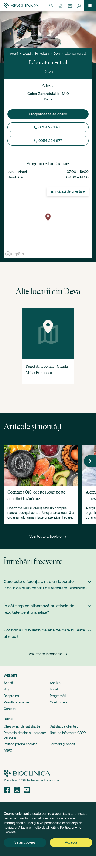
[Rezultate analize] (60, 5)
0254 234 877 (50, 141)
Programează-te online (48, 114)
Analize (55, 683)
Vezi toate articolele (45, 536)
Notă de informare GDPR (68, 733)
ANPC (8, 750)
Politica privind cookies (20, 744)
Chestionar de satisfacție (22, 726)
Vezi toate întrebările (45, 654)
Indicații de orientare (70, 191)
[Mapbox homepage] (15, 253)
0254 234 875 (50, 127)
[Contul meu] (79, 5)
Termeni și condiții (63, 744)
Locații (27, 53)
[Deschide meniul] (90, 5)
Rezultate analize (16, 702)
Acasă (14, 53)
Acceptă (71, 842)
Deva (57, 53)
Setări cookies (24, 842)
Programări (58, 696)
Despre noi (12, 696)
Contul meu (58, 702)
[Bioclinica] (21, 5)
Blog (7, 689)
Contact (9, 709)
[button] (90, 461)
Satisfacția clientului (64, 726)
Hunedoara (42, 53)
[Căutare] (51, 5)
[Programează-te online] (70, 5)
